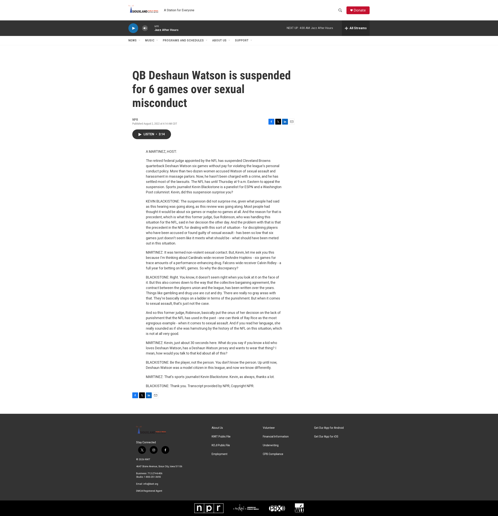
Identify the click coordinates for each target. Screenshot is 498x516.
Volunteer (269, 427)
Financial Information (276, 436)
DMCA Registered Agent (149, 491)
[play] (133, 28)
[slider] (151, 28)
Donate (360, 10)
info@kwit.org (150, 484)
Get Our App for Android (329, 427)
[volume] (145, 28)
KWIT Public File (221, 436)
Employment (219, 454)
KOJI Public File (221, 445)
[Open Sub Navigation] (139, 40)
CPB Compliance (273, 454)
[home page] (160, 431)
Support (242, 40)
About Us (219, 40)
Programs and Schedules (183, 40)
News (132, 40)
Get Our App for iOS (326, 436)
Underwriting (271, 445)
